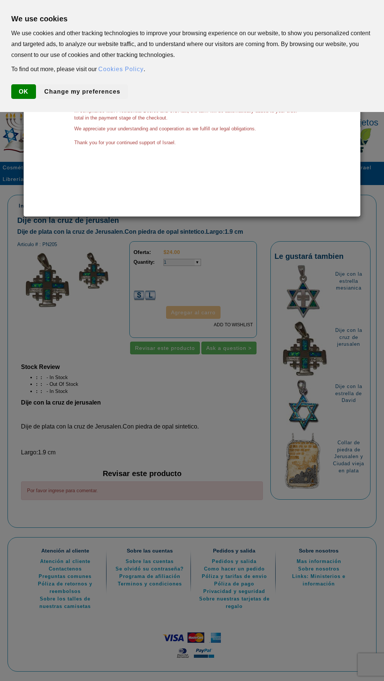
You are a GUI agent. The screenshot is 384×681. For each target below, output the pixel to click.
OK (23, 91)
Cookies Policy (121, 69)
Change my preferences (82, 91)
